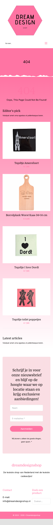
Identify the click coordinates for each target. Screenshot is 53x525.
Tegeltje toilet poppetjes (26, 319)
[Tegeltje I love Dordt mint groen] (26, 227)
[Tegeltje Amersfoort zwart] (26, 123)
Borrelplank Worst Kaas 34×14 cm (26, 215)
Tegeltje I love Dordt (26, 267)
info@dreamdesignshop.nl (16, 501)
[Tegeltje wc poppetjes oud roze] (26, 279)
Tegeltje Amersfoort (26, 163)
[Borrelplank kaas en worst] (26, 175)
